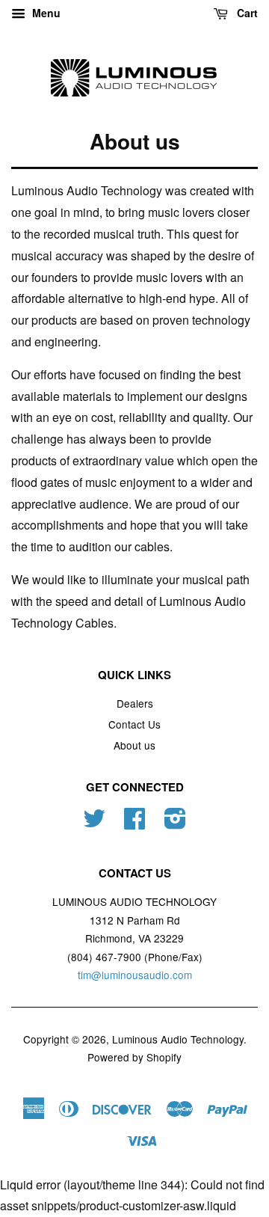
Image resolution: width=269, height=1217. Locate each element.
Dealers (135, 703)
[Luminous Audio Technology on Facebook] (134, 822)
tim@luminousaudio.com (135, 974)
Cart (246, 12)
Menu (45, 12)
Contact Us (134, 724)
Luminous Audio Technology (178, 1038)
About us (134, 745)
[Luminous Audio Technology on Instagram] (175, 822)
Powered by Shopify (134, 1056)
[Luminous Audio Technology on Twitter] (94, 822)
